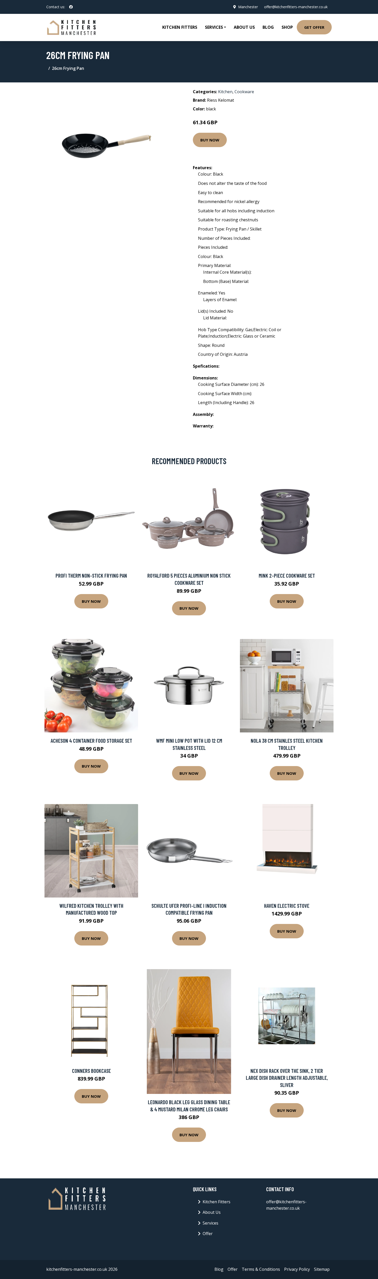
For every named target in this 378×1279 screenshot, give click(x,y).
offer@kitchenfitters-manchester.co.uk (296, 6)
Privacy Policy (297, 1269)
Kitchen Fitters (179, 27)
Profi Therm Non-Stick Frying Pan (91, 575)
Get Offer (314, 27)
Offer (208, 1233)
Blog (268, 27)
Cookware (244, 91)
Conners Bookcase (91, 1070)
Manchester (248, 6)
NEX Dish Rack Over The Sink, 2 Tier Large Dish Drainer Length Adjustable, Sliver (287, 1077)
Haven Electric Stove (286, 905)
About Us (244, 27)
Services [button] (214, 27)
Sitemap (322, 1269)
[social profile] (71, 7)
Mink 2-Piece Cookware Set (287, 575)
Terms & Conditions (261, 1269)
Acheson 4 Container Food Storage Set (91, 740)
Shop (287, 27)
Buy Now (209, 139)
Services (210, 1223)
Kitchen (225, 91)
